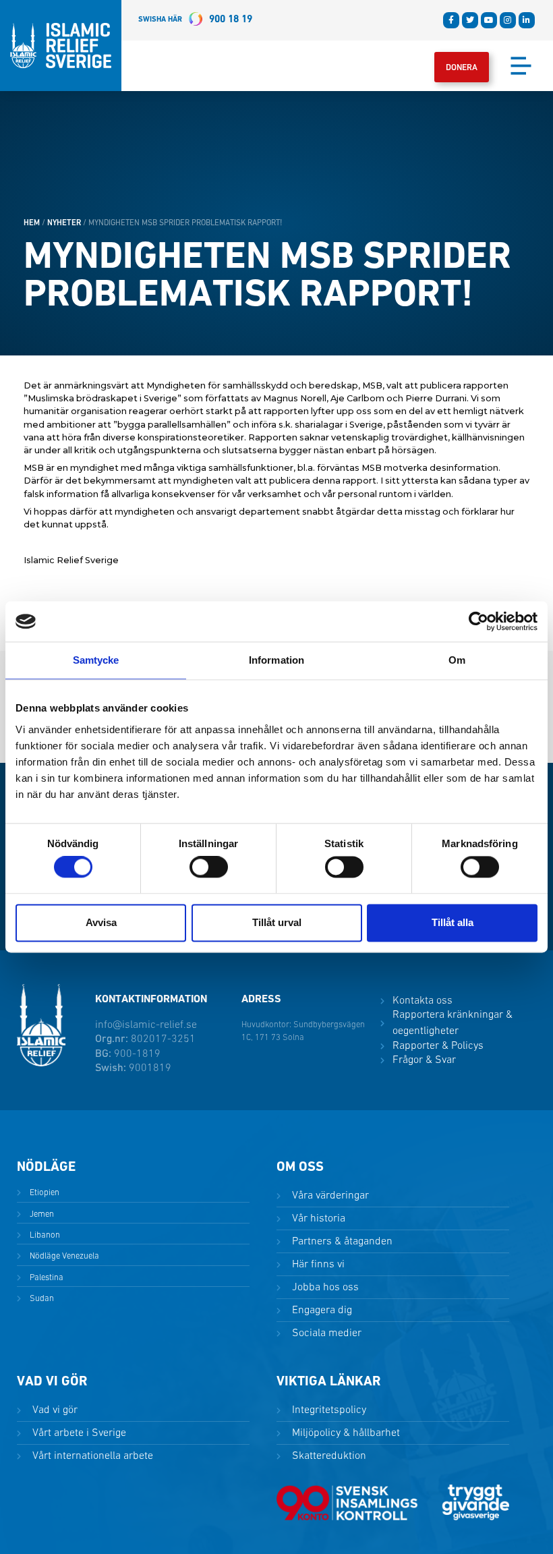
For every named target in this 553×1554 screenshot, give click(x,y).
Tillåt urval (276, 922)
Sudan (41, 1298)
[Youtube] (489, 20)
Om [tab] (456, 660)
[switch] (209, 867)
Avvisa (101, 922)
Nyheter (64, 223)
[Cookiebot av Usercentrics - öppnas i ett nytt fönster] (478, 621)
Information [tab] (276, 660)
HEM (32, 223)
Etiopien (43, 1192)
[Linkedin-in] (527, 20)
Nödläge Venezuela (63, 1256)
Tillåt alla (452, 922)
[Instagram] (508, 20)
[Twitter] (470, 20)
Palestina (45, 1277)
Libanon (44, 1235)
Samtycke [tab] (96, 660)
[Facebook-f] (451, 20)
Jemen (41, 1214)
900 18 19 (195, 20)
